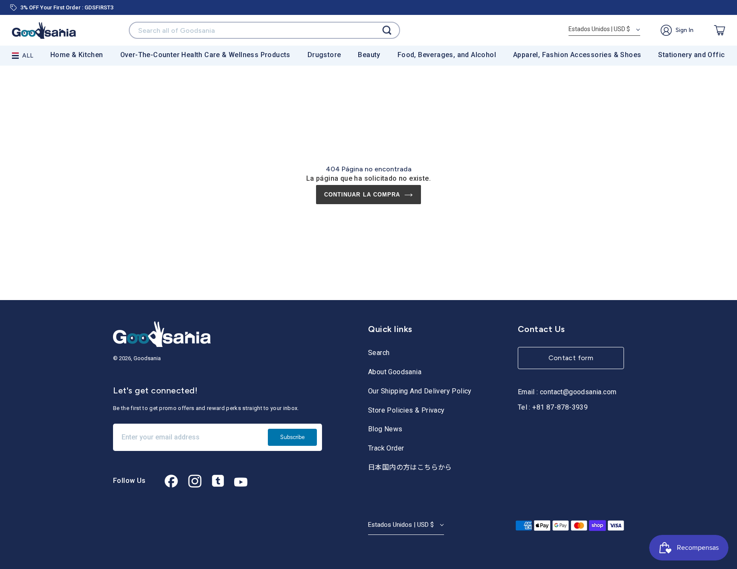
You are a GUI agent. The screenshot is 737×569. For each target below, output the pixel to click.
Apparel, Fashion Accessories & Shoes (577, 55)
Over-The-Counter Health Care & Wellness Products (205, 55)
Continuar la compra (362, 194)
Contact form (571, 358)
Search (378, 353)
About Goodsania (394, 372)
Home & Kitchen (76, 55)
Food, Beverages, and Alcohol (447, 55)
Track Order (386, 448)
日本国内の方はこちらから (410, 467)
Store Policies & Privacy (406, 410)
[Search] (387, 30)
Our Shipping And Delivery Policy (420, 391)
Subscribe (292, 437)
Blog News (385, 429)
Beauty (369, 55)
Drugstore (324, 55)
